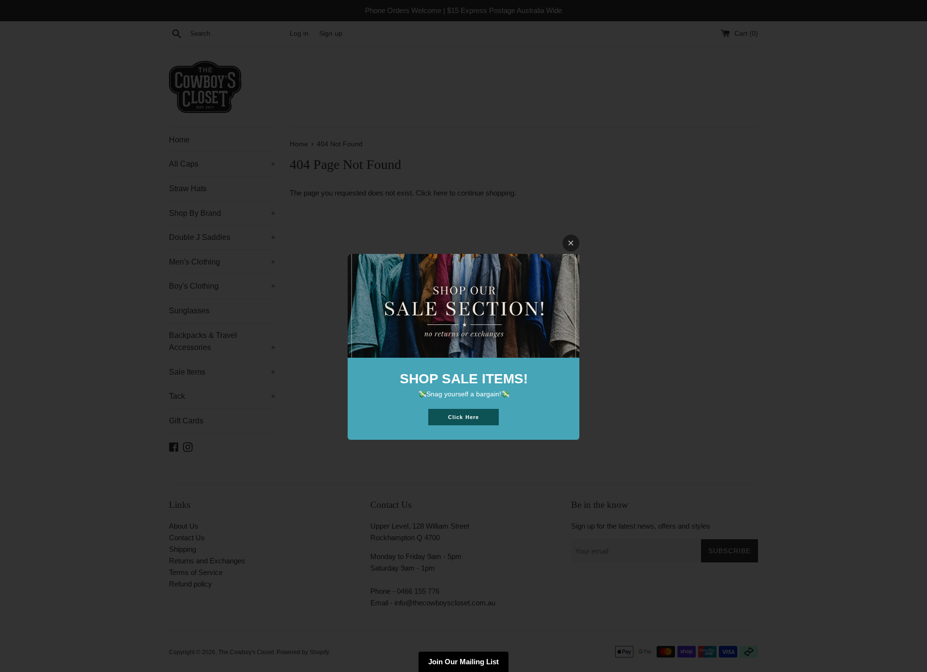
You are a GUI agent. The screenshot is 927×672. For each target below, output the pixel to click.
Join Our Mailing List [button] (463, 662)
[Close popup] (570, 243)
